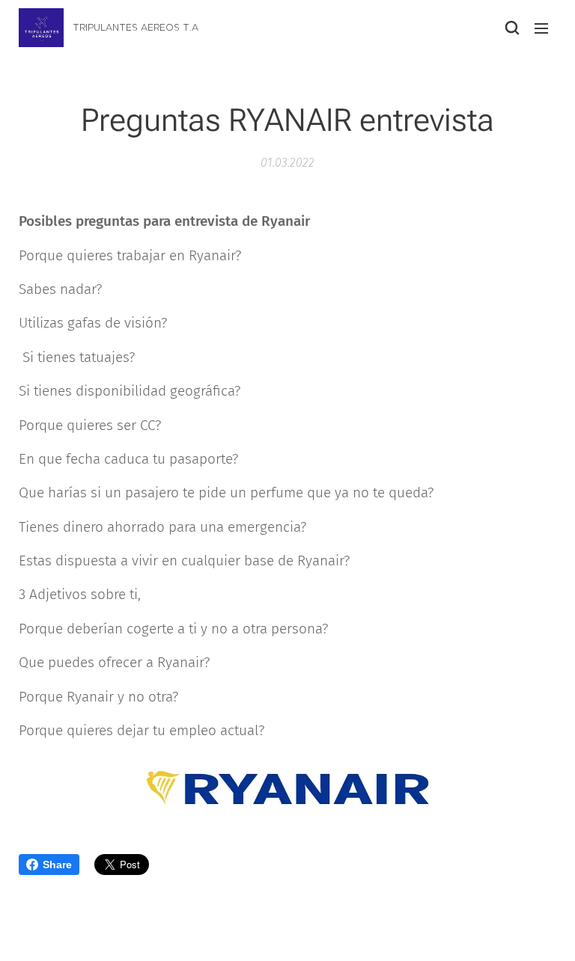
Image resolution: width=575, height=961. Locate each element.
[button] (511, 27)
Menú (541, 28)
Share (57, 865)
